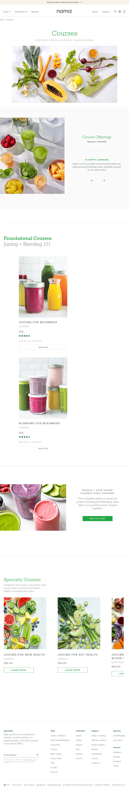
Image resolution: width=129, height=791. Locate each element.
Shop (5, 12)
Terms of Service (29, 760)
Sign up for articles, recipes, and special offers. (63, 2)
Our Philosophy (119, 736)
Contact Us (96, 763)
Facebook (117, 761)
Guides (78, 736)
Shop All (54, 772)
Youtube (116, 757)
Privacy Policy (8, 762)
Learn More (18, 670)
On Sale (54, 767)
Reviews (79, 754)
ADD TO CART (98, 519)
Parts (53, 763)
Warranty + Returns (99, 740)
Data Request (41, 785)
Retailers (95, 749)
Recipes (35, 11)
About (95, 11)
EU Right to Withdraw (102, 785)
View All (79, 758)
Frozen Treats (56, 758)
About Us (117, 731)
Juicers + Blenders (58, 736)
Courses (10, 20)
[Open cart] (124, 11)
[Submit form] (37, 755)
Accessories (55, 745)
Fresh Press (20, 12)
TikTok (115, 766)
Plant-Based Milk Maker (60, 740)
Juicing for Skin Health (24, 654)
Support (106, 11)
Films (78, 749)
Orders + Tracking (98, 736)
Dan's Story (117, 740)
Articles (79, 740)
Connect (116, 747)
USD (8, 785)
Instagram (117, 752)
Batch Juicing (56, 754)
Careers (95, 758)
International (97, 754)
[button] (92, 180)
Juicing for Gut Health (78, 654)
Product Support (98, 745)
